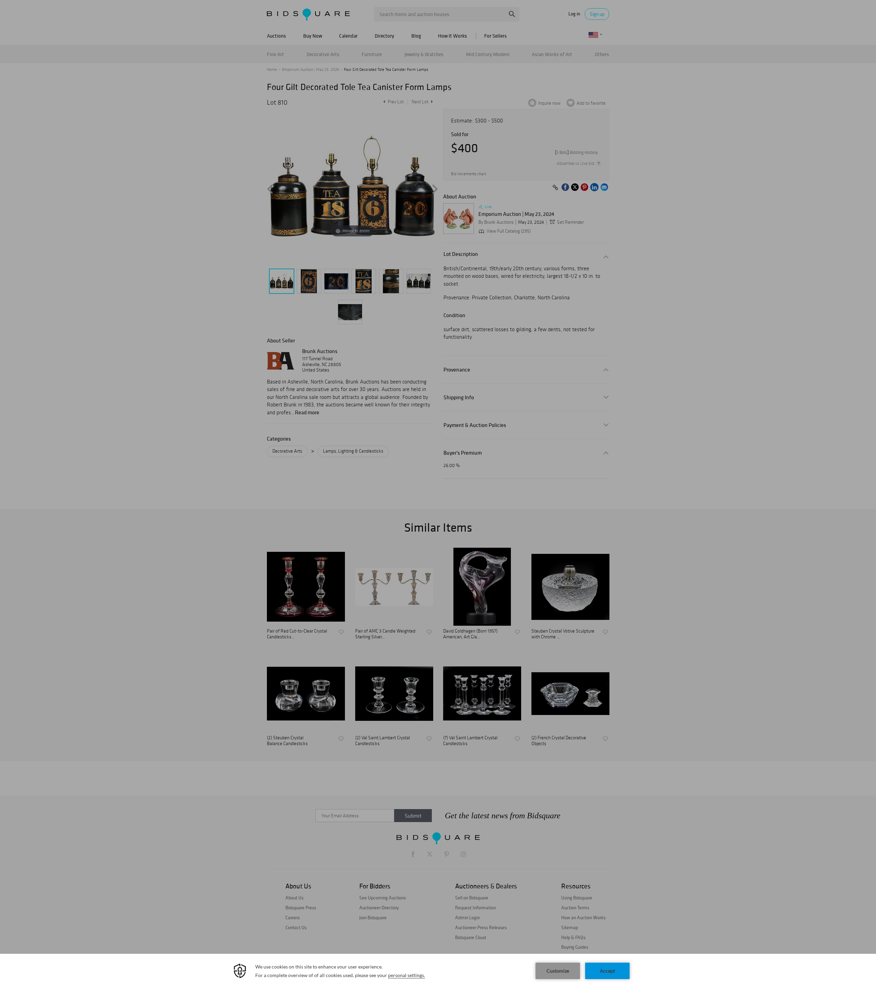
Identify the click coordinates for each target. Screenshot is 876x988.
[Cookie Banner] (438, 971)
